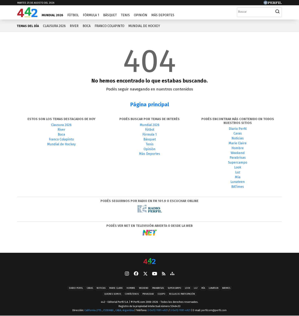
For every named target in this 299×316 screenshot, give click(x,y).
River (74, 26)
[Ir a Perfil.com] (272, 3)
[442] (149, 261)
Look (237, 167)
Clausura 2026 (54, 26)
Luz (237, 172)
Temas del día (28, 26)
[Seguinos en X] (145, 273)
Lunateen (237, 182)
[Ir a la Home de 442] (27, 16)
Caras (238, 133)
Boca (87, 26)
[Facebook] (136, 274)
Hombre (237, 148)
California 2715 (93, 310)
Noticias (237, 138)
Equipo (161, 294)
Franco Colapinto (109, 26)
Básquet (110, 15)
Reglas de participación (182, 294)
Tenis (125, 15)
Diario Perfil (238, 129)
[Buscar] (277, 12)
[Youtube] (154, 274)
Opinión (140, 15)
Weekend (238, 153)
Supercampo (237, 162)
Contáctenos (132, 294)
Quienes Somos (112, 294)
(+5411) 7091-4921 (158, 310)
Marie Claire (238, 143)
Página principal (149, 104)
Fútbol (73, 15)
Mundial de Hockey (144, 26)
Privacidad (148, 294)
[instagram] (127, 273)
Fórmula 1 (91, 15)
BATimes (237, 187)
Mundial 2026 (52, 15)
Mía (237, 177)
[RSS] (163, 274)
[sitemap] (172, 274)
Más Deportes (162, 15)
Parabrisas (238, 158)
